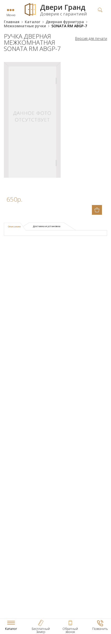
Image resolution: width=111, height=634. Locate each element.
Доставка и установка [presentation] (46, 226)
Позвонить (100, 629)
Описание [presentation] (14, 226)
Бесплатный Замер (41, 630)
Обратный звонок (70, 630)
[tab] (15, 226)
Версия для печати (91, 39)
